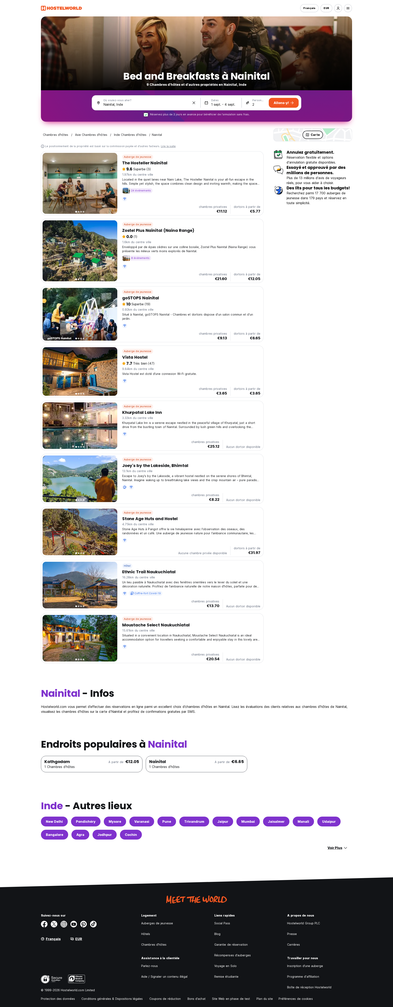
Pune (166, 821)
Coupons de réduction (165, 998)
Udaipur (329, 821)
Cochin (131, 835)
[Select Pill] (338, 8)
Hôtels (145, 934)
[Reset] (194, 103)
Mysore (115, 821)
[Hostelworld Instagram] (64, 924)
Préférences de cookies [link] (296, 998)
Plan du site (264, 998)
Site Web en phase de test (231, 998)
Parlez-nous (149, 966)
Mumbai (248, 821)
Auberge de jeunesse (137, 156)
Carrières (293, 944)
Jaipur (222, 821)
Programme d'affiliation (303, 976)
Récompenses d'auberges (232, 955)
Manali (303, 821)
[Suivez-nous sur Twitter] (54, 924)
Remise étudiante (226, 976)
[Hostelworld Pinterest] (83, 924)
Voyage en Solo (225, 966)
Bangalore (54, 835)
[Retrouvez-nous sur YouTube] (73, 924)
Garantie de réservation (231, 944)
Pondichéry (86, 821)
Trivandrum (194, 821)
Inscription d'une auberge (305, 966)
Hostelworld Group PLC (303, 923)
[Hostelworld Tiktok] (93, 924)
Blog (217, 934)
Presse (292, 934)
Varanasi (141, 821)
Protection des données (58, 998)
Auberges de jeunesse (157, 923)
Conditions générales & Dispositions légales (112, 998)
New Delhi (54, 821)
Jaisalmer (276, 821)
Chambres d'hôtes (154, 944)
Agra (80, 835)
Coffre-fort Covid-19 (147, 593)
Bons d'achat (196, 998)
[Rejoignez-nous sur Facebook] (44, 924)
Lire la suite (168, 146)
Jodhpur (104, 835)
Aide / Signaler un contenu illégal (164, 976)
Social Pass (222, 923)
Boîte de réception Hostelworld (309, 987)
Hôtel (127, 565)
